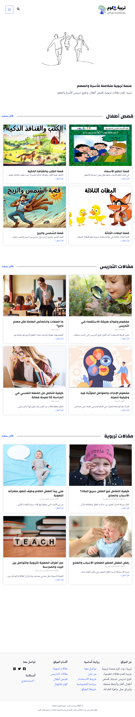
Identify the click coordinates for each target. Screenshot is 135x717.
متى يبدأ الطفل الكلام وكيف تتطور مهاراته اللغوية (35, 493)
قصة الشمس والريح (50, 233)
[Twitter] (19, 668)
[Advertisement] (67, 628)
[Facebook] (24, 668)
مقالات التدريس (59, 674)
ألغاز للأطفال (61, 684)
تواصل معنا (90, 669)
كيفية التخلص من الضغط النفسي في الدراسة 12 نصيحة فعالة (39, 395)
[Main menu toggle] (9, 10)
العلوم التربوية (120, 329)
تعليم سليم (55, 329)
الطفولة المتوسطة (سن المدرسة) (47, 570)
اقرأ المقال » (125, 179)
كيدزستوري (27, 680)
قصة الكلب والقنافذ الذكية (45, 171)
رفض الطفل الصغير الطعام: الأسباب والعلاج (101, 562)
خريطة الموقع (88, 689)
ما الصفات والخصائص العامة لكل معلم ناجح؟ (38, 324)
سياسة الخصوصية (86, 684)
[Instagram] (14, 668)
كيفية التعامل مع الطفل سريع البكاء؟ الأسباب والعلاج (104, 493)
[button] (18, 9)
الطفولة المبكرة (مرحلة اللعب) (114, 499)
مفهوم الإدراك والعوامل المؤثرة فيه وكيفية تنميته (105, 395)
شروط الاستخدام (87, 679)
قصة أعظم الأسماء (116, 171)
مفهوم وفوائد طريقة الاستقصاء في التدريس (105, 324)
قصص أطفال (61, 679)
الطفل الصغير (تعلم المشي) (49, 499)
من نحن (92, 674)
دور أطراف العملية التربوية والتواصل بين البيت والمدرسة (37, 565)
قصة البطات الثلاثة (117, 233)
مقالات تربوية (60, 668)
